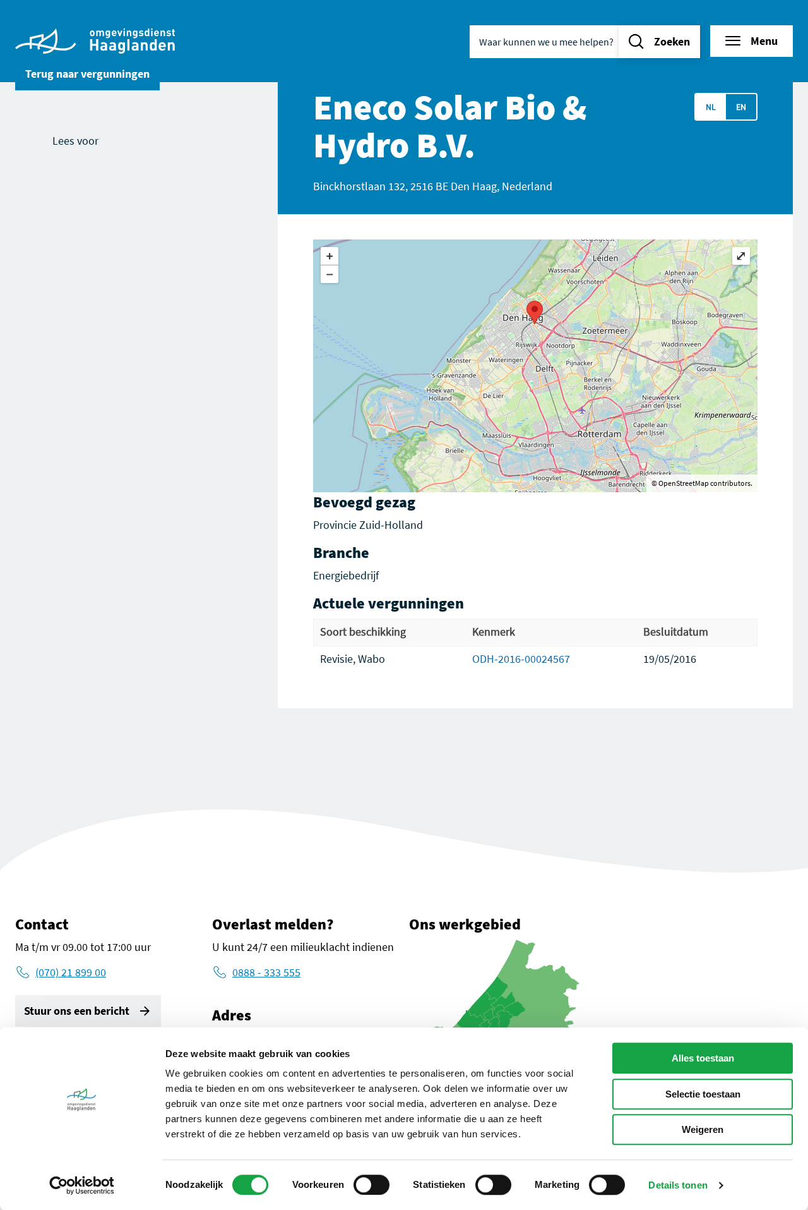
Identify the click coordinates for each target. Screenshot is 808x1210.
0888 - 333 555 (266, 972)
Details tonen (677, 1185)
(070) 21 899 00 (70, 972)
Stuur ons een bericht (76, 1010)
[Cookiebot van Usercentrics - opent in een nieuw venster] (82, 1185)
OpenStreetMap (683, 483)
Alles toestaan (703, 1058)
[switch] (371, 1185)
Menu (764, 40)
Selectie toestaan (702, 1094)
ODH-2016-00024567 (521, 658)
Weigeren (702, 1129)
